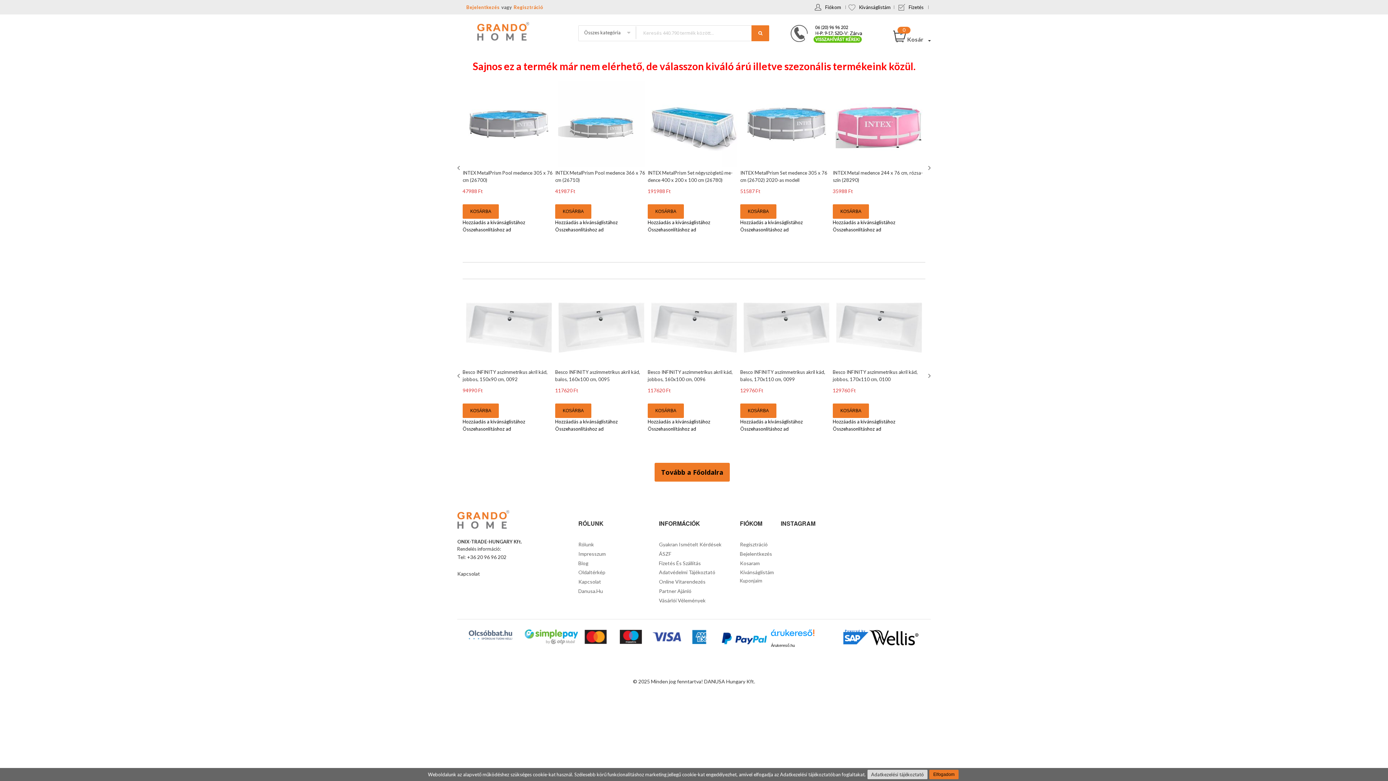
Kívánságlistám (875, 7)
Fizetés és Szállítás (680, 563)
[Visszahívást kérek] (823, 27)
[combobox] (702, 32)
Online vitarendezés (682, 582)
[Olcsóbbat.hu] (490, 635)
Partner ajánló (675, 591)
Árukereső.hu (783, 645)
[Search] (760, 33)
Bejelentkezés (483, 7)
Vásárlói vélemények (682, 600)
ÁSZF (665, 554)
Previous (459, 168)
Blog (583, 563)
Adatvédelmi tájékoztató (687, 572)
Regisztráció (528, 7)
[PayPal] (743, 639)
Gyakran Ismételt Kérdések (690, 544)
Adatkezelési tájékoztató (897, 774)
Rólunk (586, 544)
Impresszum (592, 554)
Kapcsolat (468, 574)
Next (928, 168)
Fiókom (833, 7)
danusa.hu (590, 591)
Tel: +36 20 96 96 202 (481, 557)
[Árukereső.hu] (792, 635)
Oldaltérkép (591, 572)
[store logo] (502, 32)
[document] (694, 774)
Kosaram (750, 563)
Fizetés (916, 7)
